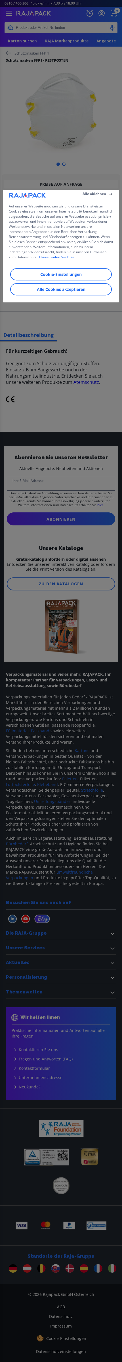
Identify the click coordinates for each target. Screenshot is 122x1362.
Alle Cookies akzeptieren (61, 289)
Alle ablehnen (94, 193)
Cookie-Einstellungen (61, 274)
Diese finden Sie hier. (57, 257)
